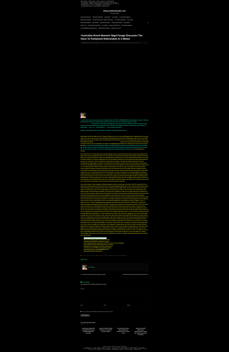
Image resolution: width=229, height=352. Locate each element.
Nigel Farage (115, 255)
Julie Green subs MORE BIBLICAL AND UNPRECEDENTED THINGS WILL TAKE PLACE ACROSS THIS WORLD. (140, 331)
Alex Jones (115, 2)
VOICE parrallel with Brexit (122, 255)
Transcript (98, 1)
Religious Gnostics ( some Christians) (96, 2)
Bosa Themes (123, 346)
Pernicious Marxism (84, 2)
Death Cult (117, 3)
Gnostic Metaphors (98, 4)
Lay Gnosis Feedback (110, 1)
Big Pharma (91, 3)
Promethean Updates (97, 6)
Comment (83, 288)
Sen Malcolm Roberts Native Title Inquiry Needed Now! (135, 274)
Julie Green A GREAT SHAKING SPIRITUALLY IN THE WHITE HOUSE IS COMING (105, 330)
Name (82, 305)
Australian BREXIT (109, 255)
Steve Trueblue (91, 267)
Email (105, 305)
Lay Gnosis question (108, 2)
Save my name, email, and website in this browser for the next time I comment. (97, 311)
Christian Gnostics (84, 1)
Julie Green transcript (85, 4)
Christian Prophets (91, 1)
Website (128, 305)
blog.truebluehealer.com (114, 11)
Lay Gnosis (103, 1)
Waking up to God (105, 6)
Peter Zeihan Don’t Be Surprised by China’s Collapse (94, 274)
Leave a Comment (91, 255)
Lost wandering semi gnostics (86, 6)
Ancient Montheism (84, 3)
